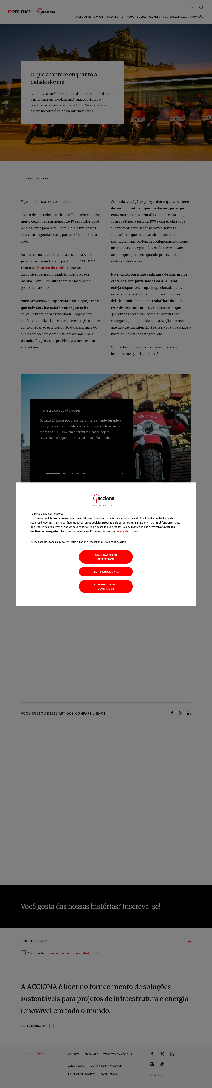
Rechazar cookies (106, 571)
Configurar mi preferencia (106, 557)
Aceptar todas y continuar (106, 586)
